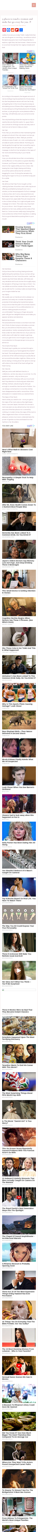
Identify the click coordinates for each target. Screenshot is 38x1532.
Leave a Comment (8, 25)
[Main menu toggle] (34, 5)
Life (17, 25)
